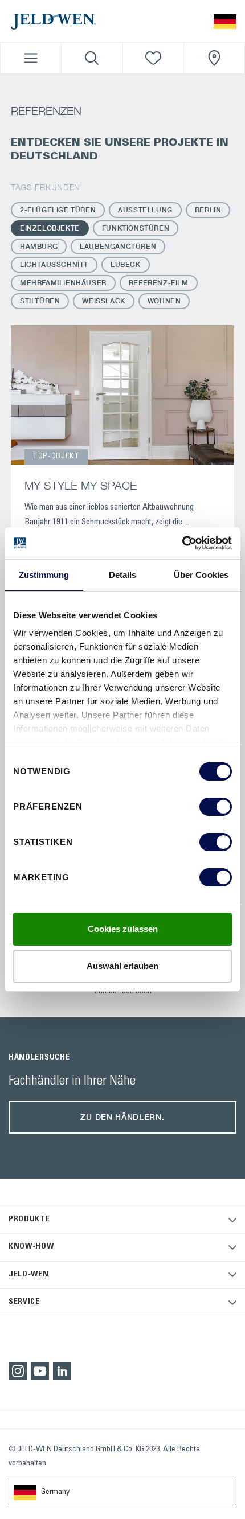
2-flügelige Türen (58, 210)
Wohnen (164, 301)
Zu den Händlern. (122, 1117)
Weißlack (103, 301)
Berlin (208, 210)
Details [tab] (123, 575)
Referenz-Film (159, 282)
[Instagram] (18, 1371)
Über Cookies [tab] (201, 575)
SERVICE (24, 1302)
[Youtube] (40, 1371)
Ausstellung (145, 210)
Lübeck (126, 264)
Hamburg (39, 246)
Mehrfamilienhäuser (63, 282)
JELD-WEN (29, 1275)
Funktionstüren (135, 228)
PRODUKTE (29, 1220)
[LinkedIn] (62, 1371)
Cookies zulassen (123, 929)
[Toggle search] (91, 58)
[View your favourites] (153, 58)
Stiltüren (40, 301)
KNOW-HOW (31, 1247)
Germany (55, 1492)
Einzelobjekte (50, 228)
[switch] (215, 807)
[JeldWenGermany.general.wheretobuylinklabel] (214, 58)
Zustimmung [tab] (44, 575)
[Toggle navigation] (31, 58)
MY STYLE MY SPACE (80, 485)
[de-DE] (225, 20)
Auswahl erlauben (122, 966)
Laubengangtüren (118, 246)
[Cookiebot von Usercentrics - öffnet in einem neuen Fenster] (182, 543)
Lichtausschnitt (54, 264)
